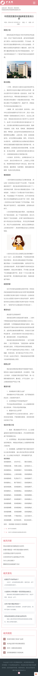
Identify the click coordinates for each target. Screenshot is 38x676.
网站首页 (10, 8)
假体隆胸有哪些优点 (10, 462)
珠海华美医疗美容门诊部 (13, 639)
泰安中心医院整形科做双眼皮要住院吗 (17, 532)
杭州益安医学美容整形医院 (14, 643)
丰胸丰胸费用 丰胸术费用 (12, 516)
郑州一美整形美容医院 (13, 648)
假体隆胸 (24, 524)
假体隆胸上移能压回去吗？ (13, 482)
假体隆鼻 (12, 524)
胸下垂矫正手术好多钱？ (22, 482)
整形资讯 (16, 8)
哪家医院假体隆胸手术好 (11, 564)
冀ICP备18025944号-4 (19, 670)
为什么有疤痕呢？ (9, 560)
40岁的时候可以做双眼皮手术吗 (13, 557)
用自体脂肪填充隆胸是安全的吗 (13, 546)
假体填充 (18, 524)
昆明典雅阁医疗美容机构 (13, 652)
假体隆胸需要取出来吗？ (12, 478)
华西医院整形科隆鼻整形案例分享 (11, 10)
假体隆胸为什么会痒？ (21, 487)
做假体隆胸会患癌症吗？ (12, 487)
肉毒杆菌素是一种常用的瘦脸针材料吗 (15, 550)
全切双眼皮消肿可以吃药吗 (12, 553)
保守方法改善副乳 (12, 528)
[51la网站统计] (19, 673)
